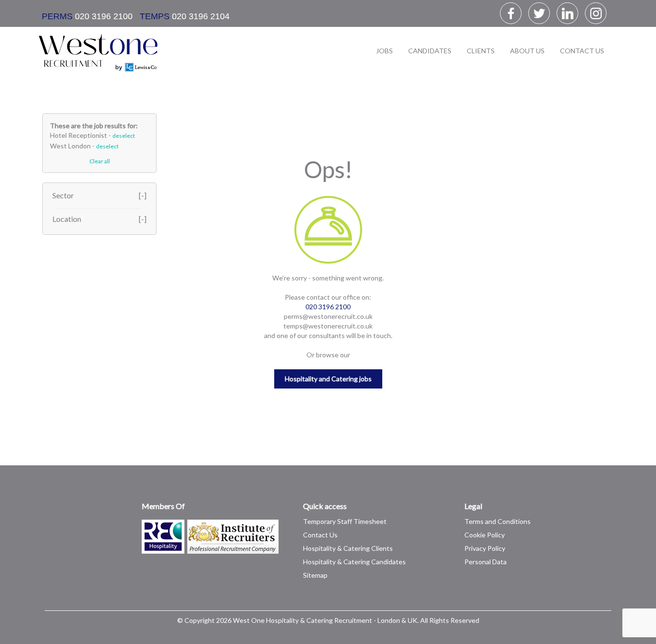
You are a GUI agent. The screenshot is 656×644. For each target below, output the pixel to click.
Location (66, 218)
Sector (63, 195)
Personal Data (485, 562)
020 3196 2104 (201, 16)
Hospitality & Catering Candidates (354, 562)
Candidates (429, 51)
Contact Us (582, 51)
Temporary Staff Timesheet (345, 521)
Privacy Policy (484, 548)
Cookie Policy (484, 535)
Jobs (384, 51)
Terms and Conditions (497, 521)
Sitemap (315, 575)
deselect (123, 135)
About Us (527, 51)
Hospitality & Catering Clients (348, 548)
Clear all (99, 161)
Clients (481, 51)
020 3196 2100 (103, 16)
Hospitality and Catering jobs (328, 379)
